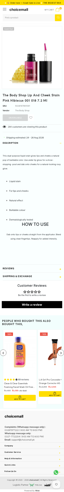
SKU (5, 106)
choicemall (18, 9)
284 (10, 126)
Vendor (6, 110)
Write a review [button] (32, 304)
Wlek (37, 491)
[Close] (49, 469)
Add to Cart (20, 399)
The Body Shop (22, 110)
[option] (32, 56)
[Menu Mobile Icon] (5, 9)
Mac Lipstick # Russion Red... (31, 474)
